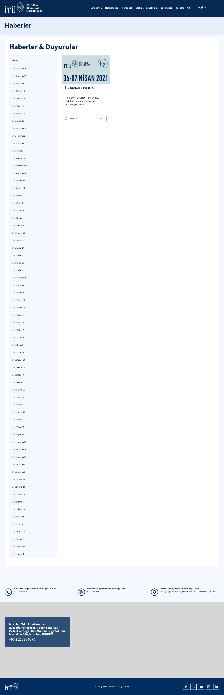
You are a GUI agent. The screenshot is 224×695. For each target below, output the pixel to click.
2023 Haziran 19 (19, 277)
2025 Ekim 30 (18, 120)
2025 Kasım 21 (18, 113)
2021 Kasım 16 (18, 546)
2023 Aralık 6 (18, 225)
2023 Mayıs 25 (18, 300)
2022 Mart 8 (17, 524)
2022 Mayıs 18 (18, 494)
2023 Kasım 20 (18, 240)
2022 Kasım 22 (18, 404)
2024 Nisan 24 (18, 195)
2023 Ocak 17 (18, 345)
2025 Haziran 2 (18, 143)
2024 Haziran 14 (19, 173)
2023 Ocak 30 (18, 337)
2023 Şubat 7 (18, 330)
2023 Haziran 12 (19, 285)
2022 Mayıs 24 (18, 486)
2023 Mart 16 (18, 322)
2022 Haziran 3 (18, 471)
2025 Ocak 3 (17, 150)
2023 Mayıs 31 (18, 292)
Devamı (101, 118)
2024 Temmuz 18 (19, 165)
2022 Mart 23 (18, 516)
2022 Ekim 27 (18, 427)
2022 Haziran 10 (19, 457)
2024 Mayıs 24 (18, 188)
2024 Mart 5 (17, 203)
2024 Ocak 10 (18, 210)
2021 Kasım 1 (18, 554)
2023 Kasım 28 (18, 233)
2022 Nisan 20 (18, 509)
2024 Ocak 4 (17, 218)
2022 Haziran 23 (19, 442)
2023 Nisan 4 (17, 315)
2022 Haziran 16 (19, 449)
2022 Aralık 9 (18, 374)
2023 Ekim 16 (18, 255)
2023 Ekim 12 (18, 262)
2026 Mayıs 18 (18, 91)
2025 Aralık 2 (18, 106)
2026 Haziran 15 (19, 76)
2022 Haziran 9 (18, 464)
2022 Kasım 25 (18, 389)
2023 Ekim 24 (18, 247)
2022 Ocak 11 (18, 539)
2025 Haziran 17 (19, 135)
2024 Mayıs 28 (18, 180)
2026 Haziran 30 (19, 68)
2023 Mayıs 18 (18, 307)
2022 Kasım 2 (18, 419)
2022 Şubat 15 (18, 531)
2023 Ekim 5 (17, 270)
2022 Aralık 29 (18, 359)
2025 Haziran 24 (19, 128)
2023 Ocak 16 (18, 352)
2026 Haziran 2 (18, 83)
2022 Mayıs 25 (18, 479)
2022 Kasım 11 (18, 412)
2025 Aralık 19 (18, 98)
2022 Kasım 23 (18, 397)
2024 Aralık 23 (18, 158)
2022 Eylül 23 (18, 434)
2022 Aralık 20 (18, 367)
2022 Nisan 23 (18, 501)
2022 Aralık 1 (18, 382)
